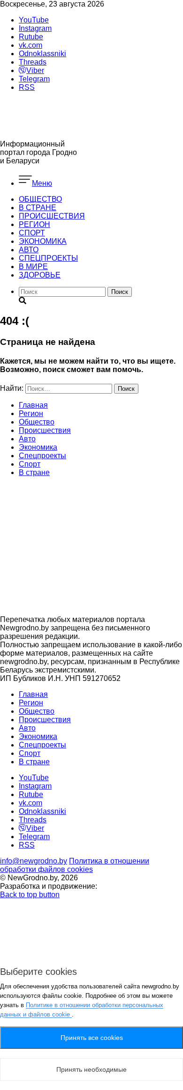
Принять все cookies (92, 1037)
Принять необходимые (91, 1069)
